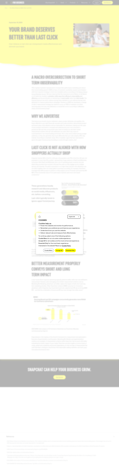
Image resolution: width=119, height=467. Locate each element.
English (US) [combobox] (72, 216)
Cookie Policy (66, 246)
